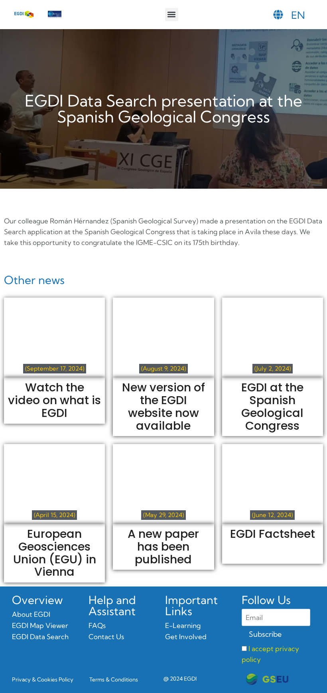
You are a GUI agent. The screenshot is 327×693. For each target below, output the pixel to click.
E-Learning (183, 625)
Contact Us (106, 636)
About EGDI (31, 614)
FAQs (97, 625)
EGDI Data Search (40, 636)
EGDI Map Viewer (40, 625)
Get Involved (186, 636)
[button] (171, 14)
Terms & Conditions (113, 679)
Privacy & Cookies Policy (42, 679)
